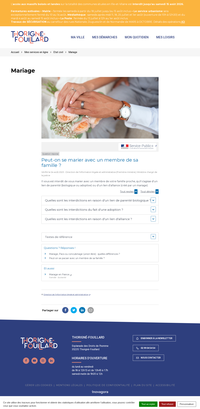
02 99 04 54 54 (147, 348)
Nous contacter (150, 357)
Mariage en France (59, 274)
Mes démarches (104, 37)
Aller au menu (10, 1)
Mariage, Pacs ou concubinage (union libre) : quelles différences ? (84, 254)
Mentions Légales (69, 385)
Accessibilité (165, 385)
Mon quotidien (137, 37)
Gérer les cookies (38, 385)
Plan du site (143, 385)
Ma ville (78, 37)
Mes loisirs (165, 37)
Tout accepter (148, 404)
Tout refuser (167, 404)
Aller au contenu (31, 1)
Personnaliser (187, 404)
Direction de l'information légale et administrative (66, 294)
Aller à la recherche (57, 1)
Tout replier (127, 191)
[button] (100, 200)
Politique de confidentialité (108, 385)
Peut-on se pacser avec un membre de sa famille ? (77, 258)
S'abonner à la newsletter (156, 338)
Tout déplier (147, 191)
